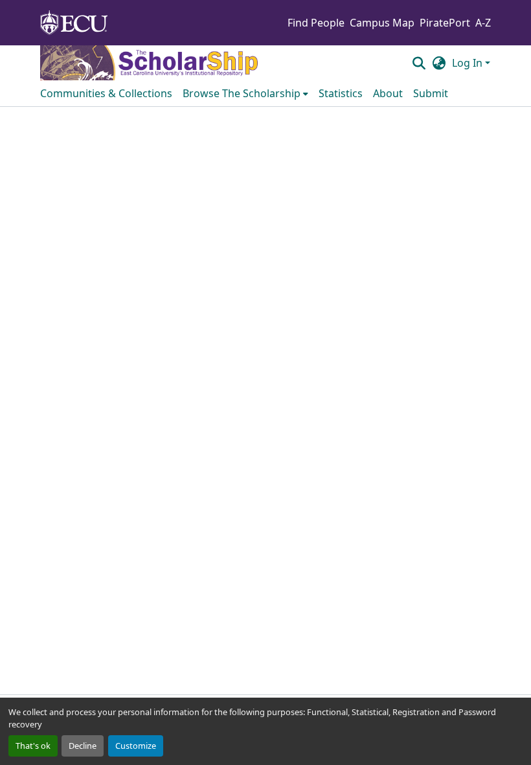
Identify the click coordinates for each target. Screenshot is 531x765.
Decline (82, 745)
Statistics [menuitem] (341, 93)
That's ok (33, 745)
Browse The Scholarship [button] (241, 93)
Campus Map (382, 23)
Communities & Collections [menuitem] (106, 93)
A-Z (483, 23)
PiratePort (445, 23)
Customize (135, 745)
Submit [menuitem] (430, 93)
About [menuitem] (388, 93)
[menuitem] (245, 93)
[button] (419, 63)
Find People (316, 23)
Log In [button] (468, 63)
